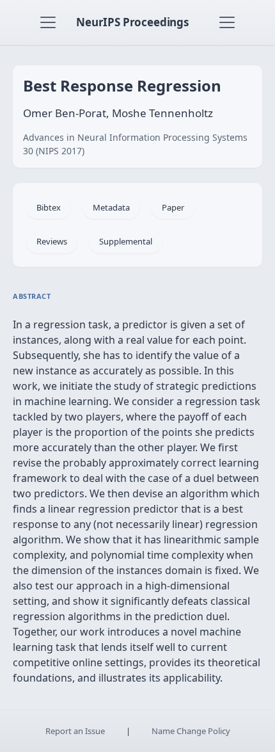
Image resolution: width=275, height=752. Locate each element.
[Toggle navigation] (48, 22)
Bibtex (48, 207)
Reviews (51, 241)
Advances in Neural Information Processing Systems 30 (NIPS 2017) (135, 144)
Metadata (111, 207)
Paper (173, 207)
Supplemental (125, 241)
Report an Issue (75, 731)
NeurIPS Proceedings (132, 22)
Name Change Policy (191, 731)
